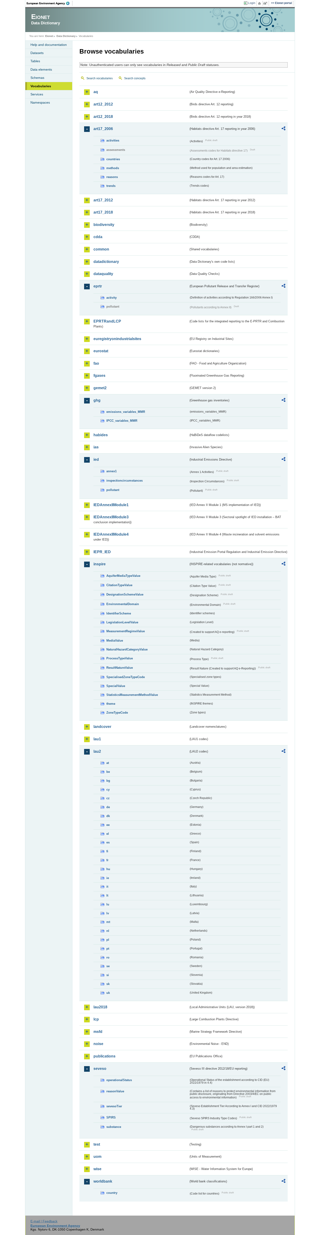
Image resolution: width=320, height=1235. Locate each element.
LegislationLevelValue (122, 622)
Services (36, 94)
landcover (102, 727)
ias (96, 447)
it (107, 886)
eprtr (97, 286)
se (108, 966)
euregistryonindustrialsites (117, 339)
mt (108, 922)
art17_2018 (103, 212)
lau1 (97, 739)
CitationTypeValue (119, 585)
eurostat (100, 351)
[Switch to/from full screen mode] (266, 3)
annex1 (111, 471)
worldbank (102, 1181)
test (96, 1144)
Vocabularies (40, 86)
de (108, 807)
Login (251, 3)
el (107, 833)
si (107, 975)
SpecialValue (115, 686)
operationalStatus (119, 1080)
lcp (96, 1019)
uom (97, 1157)
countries (113, 159)
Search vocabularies (99, 78)
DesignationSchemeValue (124, 594)
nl (107, 931)
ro (107, 957)
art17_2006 (103, 129)
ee (108, 825)
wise (97, 1169)
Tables (35, 61)
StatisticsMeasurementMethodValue (132, 695)
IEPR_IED (102, 552)
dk (108, 816)
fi (107, 851)
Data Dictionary (65, 36)
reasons (112, 177)
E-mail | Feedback (43, 1221)
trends (110, 186)
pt (107, 948)
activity (111, 297)
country (111, 1193)
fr (107, 860)
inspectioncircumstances (124, 480)
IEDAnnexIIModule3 (111, 517)
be (108, 772)
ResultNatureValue (119, 667)
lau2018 (100, 1007)
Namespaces (40, 102)
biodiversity (103, 225)
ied (96, 459)
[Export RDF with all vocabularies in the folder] (283, 129)
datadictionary (106, 262)
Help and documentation (48, 45)
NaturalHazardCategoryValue (127, 649)
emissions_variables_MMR (125, 412)
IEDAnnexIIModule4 (111, 534)
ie (107, 878)
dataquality (103, 274)
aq (95, 92)
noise (98, 1044)
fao (96, 363)
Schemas (37, 78)
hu (108, 869)
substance (113, 1127)
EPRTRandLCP (107, 321)
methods (112, 168)
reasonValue (115, 1091)
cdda (97, 237)
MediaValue (114, 640)
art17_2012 (103, 200)
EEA (50, 3)
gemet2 (100, 388)
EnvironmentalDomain (122, 604)
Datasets (37, 53)
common (101, 249)
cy (108, 789)
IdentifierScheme (118, 613)
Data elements (41, 69)
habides (100, 435)
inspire (99, 564)
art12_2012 (103, 104)
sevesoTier (114, 1106)
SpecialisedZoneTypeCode (125, 677)
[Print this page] (260, 3)
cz (108, 798)
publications (104, 1056)
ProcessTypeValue (119, 658)
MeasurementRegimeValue (125, 631)
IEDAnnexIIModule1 (111, 505)
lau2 (97, 751)
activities (112, 140)
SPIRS (111, 1117)
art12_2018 (103, 117)
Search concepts (134, 78)
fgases (99, 376)
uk (108, 993)
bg (108, 780)
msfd (97, 1032)
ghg (96, 400)
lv (107, 913)
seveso (99, 1069)
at (107, 763)
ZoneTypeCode (117, 712)
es (108, 842)
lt (107, 895)
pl (107, 939)
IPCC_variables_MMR (121, 420)
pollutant (112, 490)
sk (108, 984)
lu (107, 904)
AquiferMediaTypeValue (123, 576)
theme (110, 703)
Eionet (49, 36)
